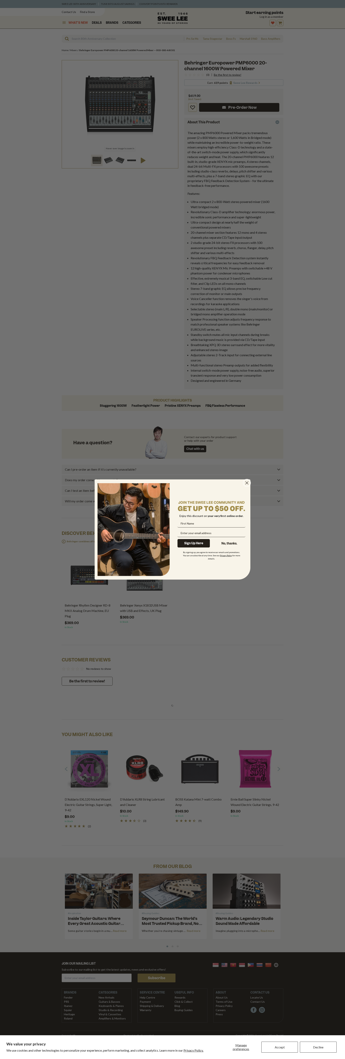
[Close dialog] (246, 482)
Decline (318, 1047)
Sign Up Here (193, 543)
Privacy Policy (226, 555)
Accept (280, 1047)
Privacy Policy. (193, 1050)
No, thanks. (229, 543)
